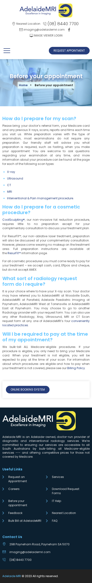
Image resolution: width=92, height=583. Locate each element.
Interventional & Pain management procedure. (40, 198)
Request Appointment (69, 51)
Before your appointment (17, 503)
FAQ (54, 521)
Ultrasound (15, 178)
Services (58, 477)
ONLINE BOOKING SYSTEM (28, 389)
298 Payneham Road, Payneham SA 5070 (39, 544)
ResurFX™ (14, 253)
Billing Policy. (76, 368)
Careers (14, 489)
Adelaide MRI (11, 576)
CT (9, 185)
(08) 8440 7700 (20, 560)
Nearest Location (64, 513)
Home (23, 85)
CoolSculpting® (13, 220)
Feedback (15, 513)
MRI (9, 192)
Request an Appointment (17, 479)
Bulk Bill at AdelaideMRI (24, 521)
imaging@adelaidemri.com (29, 552)
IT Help (56, 501)
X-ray (11, 172)
